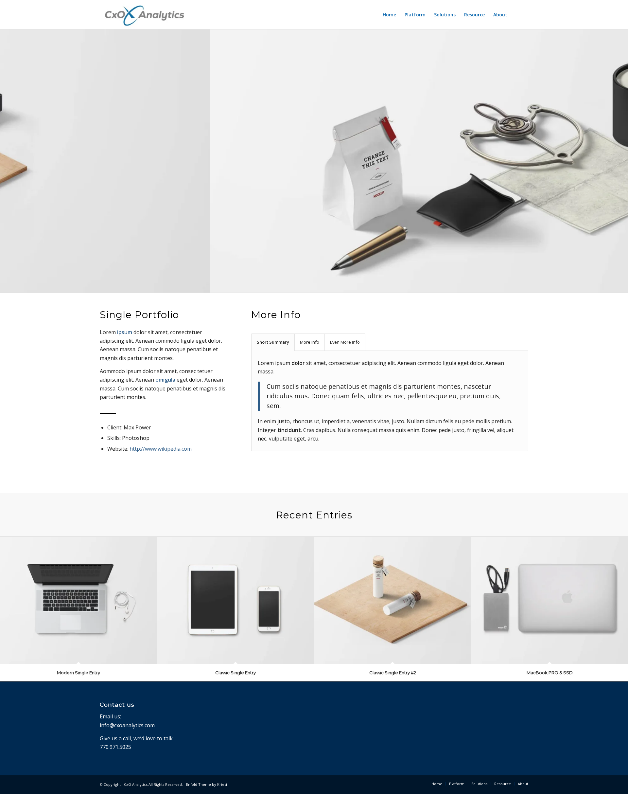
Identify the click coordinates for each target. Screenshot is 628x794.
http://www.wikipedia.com (161, 448)
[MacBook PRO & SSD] (549, 600)
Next (622, 154)
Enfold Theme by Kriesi (206, 784)
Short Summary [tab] (273, 342)
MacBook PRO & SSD (550, 672)
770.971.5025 (115, 746)
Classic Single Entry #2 (392, 672)
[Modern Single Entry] (78, 600)
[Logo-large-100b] (144, 14)
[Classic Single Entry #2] (392, 600)
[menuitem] (389, 14)
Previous (5, 154)
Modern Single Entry (78, 672)
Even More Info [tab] (345, 342)
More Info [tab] (309, 342)
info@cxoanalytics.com (127, 725)
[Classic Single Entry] (235, 600)
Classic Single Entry (235, 672)
